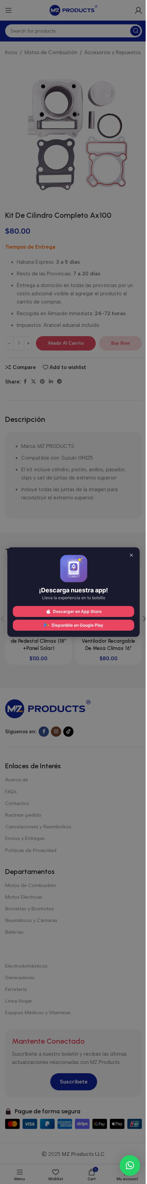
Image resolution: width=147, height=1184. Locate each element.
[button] (130, 1165)
